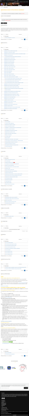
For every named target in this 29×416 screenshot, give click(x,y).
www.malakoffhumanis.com (6, 343)
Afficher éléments (4, 34)
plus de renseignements (8, 297)
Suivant (27, 39)
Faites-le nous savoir (8, 20)
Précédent (22, 39)
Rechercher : (20, 34)
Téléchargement (3, 404)
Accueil (2, 7)
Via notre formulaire (4, 408)
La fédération (3, 401)
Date (2, 23)
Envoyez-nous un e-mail (5, 409)
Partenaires (3, 405)
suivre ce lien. (22, 13)
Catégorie (5, 23)
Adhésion (2, 402)
